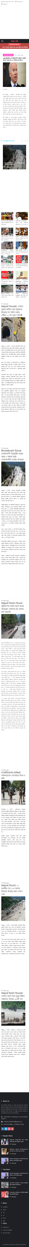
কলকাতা (4, 1210)
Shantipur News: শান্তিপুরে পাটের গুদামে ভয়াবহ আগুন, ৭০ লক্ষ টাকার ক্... (7, 252)
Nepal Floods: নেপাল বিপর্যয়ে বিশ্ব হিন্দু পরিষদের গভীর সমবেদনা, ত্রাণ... (7, 295)
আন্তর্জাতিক (5, 1207)
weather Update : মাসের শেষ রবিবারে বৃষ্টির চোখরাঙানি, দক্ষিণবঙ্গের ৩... (19, 1183)
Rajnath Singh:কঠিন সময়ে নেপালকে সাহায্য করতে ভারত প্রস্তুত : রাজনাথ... (19, 1140)
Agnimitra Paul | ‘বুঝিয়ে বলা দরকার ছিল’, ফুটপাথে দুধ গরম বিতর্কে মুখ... (7, 281)
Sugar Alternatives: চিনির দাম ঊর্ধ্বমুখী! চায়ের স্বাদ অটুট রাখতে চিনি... (22, 238)
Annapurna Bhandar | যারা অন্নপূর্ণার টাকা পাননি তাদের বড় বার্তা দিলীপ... (22, 265)
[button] (2, 22)
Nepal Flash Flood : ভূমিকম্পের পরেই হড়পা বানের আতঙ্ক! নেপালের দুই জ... (14, 163)
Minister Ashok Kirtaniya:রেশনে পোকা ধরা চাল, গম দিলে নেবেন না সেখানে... (19, 1150)
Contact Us (6, 1227)
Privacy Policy (6, 1233)
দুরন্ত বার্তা (14, 41)
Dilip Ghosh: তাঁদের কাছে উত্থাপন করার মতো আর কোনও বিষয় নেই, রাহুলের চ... (7, 238)
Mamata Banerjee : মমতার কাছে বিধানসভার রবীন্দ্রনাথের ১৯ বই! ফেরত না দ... (22, 223)
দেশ (3, 1215)
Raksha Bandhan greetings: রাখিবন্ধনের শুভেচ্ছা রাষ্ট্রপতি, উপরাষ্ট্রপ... (22, 281)
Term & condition (7, 1230)
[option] (14, 157)
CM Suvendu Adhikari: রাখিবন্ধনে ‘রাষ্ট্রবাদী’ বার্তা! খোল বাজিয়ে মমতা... (7, 222)
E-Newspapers (20, 1)
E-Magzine (5, 4)
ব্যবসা (4, 1221)
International (8, 145)
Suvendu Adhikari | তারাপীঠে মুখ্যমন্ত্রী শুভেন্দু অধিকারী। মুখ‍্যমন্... (19, 1193)
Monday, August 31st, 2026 (8, 1)
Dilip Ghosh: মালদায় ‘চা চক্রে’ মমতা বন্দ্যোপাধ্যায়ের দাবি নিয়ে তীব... (22, 252)
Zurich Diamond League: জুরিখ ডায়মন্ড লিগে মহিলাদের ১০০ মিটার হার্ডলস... (22, 295)
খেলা (4, 1212)
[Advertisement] (14, 22)
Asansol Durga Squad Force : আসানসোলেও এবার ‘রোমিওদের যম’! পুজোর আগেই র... (7, 266)
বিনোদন (4, 1218)
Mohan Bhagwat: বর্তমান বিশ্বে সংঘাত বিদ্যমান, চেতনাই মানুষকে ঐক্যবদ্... (19, 1159)
